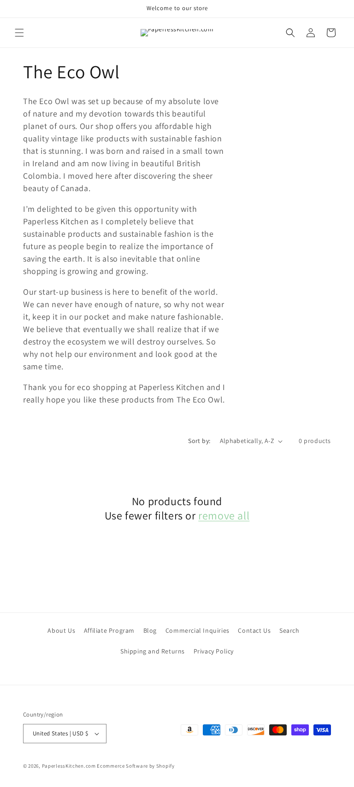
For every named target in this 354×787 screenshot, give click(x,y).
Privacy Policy (214, 651)
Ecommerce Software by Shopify (135, 766)
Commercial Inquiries (197, 630)
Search (289, 630)
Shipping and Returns (152, 651)
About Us (61, 630)
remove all (223, 515)
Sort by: (199, 441)
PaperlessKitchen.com (69, 766)
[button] (19, 33)
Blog (150, 630)
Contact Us (254, 630)
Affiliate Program (109, 630)
